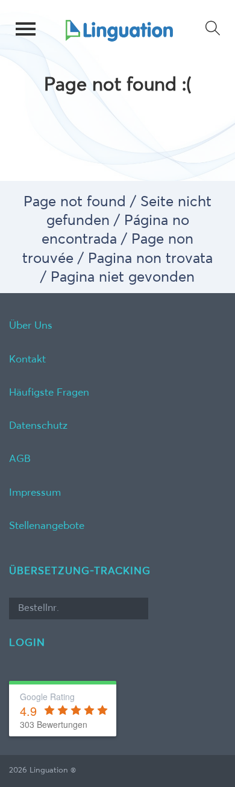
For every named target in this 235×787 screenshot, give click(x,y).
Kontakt (27, 360)
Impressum (35, 493)
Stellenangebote (46, 526)
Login (27, 643)
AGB (20, 459)
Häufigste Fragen (49, 393)
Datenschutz (38, 426)
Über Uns (30, 326)
